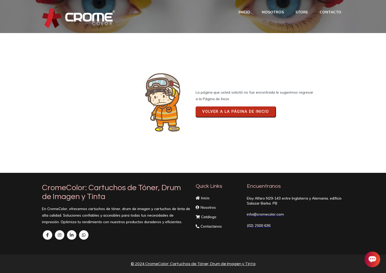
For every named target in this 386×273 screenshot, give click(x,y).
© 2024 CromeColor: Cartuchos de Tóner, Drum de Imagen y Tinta (193, 264)
